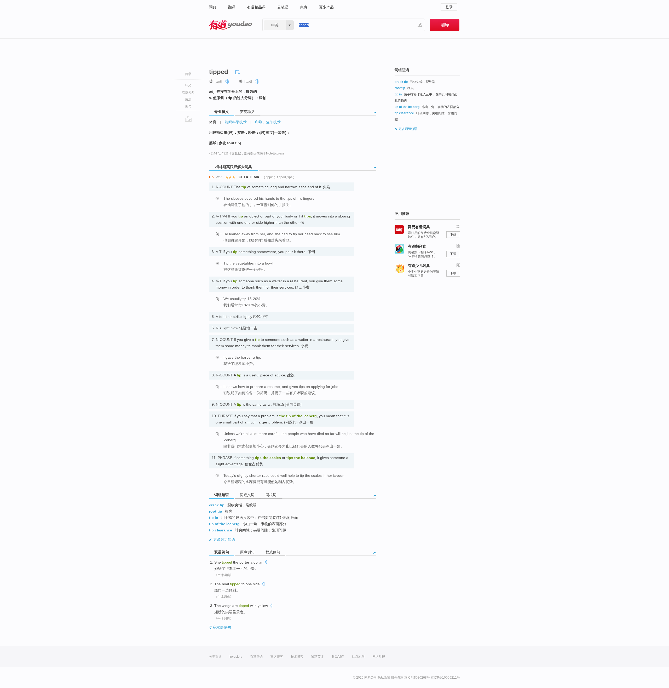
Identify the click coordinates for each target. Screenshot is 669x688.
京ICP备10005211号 (445, 677)
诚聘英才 (317, 656)
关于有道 (215, 656)
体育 (212, 122)
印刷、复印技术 (268, 122)
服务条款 (397, 677)
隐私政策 (384, 677)
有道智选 (256, 656)
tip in (213, 517)
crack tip (216, 505)
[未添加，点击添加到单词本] (238, 71)
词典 (212, 7)
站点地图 (358, 656)
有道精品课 (256, 7)
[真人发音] (227, 81)
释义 (188, 85)
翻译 (231, 7)
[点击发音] (265, 562)
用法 (188, 99)
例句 (188, 106)
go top (188, 119)
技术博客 (297, 656)
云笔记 (282, 7)
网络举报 (378, 656)
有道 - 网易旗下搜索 (230, 25)
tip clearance (220, 530)
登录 (449, 7)
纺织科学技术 (236, 122)
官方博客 (276, 656)
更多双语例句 (220, 627)
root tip (215, 511)
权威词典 (188, 92)
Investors (235, 656)
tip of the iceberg (224, 524)
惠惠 (303, 7)
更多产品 (326, 7)
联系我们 (338, 656)
